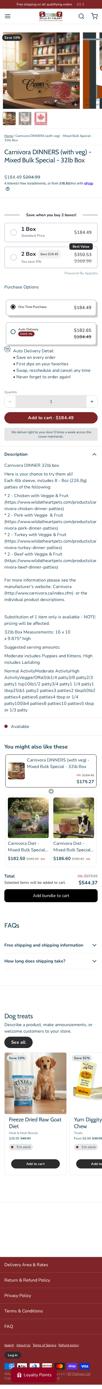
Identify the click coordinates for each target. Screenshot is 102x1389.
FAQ (8, 1331)
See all (18, 1047)
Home (8, 140)
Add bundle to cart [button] (51, 900)
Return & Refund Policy (27, 1285)
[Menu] (9, 20)
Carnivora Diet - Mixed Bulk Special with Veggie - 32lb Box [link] (26, 851)
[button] (51, 422)
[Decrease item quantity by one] (10, 406)
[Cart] (92, 20)
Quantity (10, 396)
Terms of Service (44, 1349)
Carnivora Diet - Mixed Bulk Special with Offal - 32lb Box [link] (72, 851)
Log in (13, 1359)
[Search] (79, 20)
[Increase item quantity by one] (91, 406)
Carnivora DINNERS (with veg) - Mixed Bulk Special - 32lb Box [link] (58, 767)
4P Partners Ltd (78, 1378)
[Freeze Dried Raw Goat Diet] (35, 1087)
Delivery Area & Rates (26, 1269)
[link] (16, 775)
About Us (23, 1349)
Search (9, 1349)
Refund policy (68, 1349)
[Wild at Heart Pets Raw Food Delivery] (51, 20)
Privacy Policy (17, 1300)
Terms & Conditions (23, 1315)
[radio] (51, 237)
